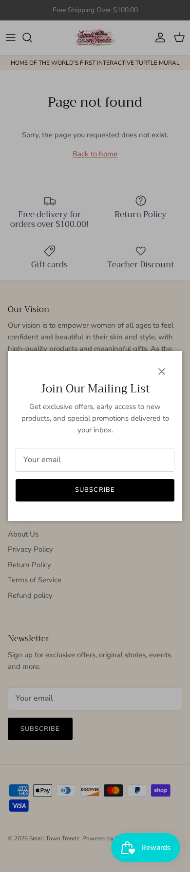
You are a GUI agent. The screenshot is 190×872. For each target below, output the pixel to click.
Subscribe (94, 489)
